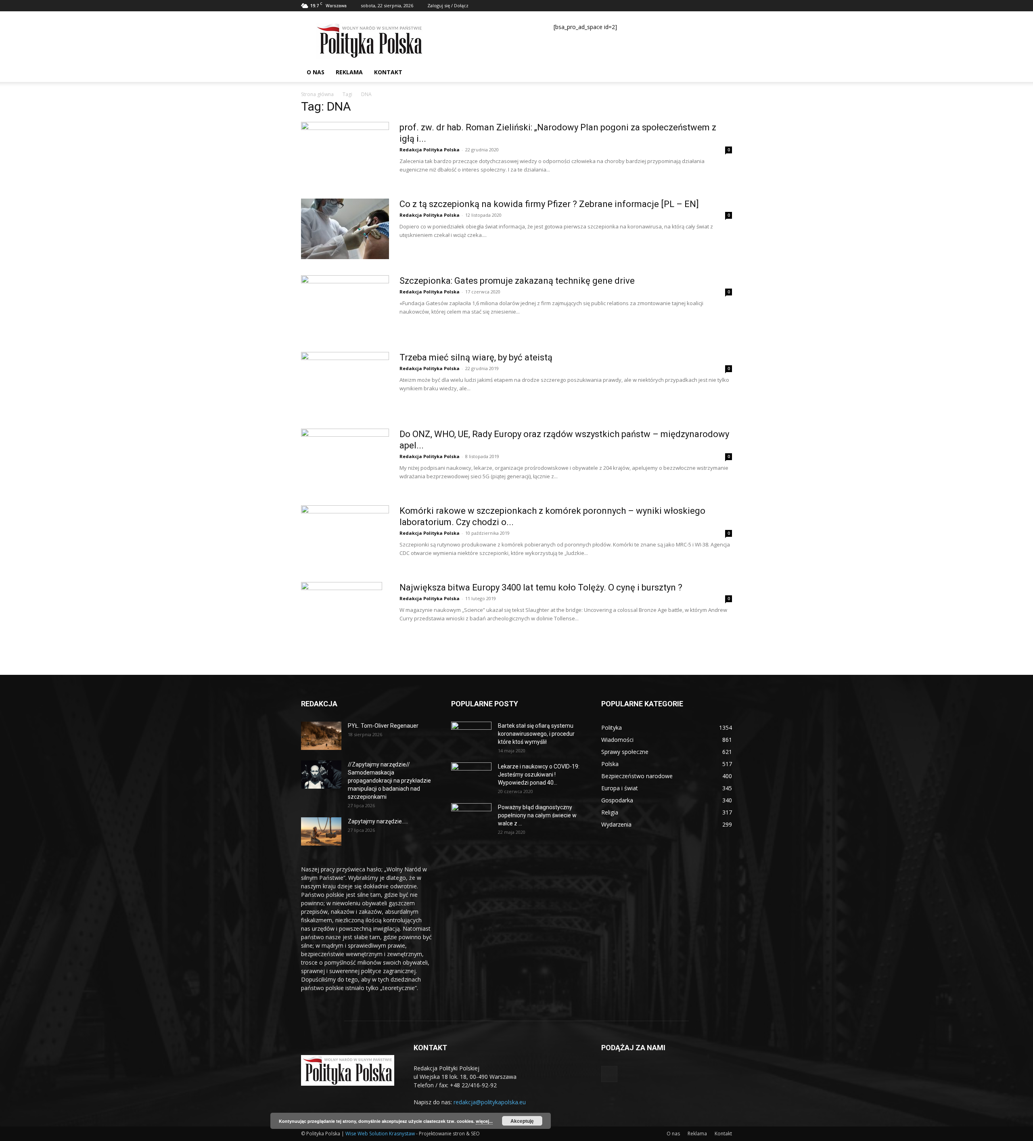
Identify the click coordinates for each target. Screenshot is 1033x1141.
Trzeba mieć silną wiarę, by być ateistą (475, 357)
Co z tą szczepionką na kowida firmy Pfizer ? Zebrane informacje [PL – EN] (549, 204)
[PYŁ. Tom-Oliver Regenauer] (321, 736)
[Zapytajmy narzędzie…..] (321, 831)
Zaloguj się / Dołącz (447, 5)
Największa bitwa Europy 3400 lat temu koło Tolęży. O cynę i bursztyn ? (540, 587)
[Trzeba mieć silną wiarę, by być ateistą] (345, 382)
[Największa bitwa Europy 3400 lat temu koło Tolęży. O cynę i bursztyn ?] (341, 612)
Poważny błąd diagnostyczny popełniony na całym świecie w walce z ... (537, 815)
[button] (722, 73)
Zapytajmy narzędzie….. (378, 821)
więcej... (484, 1121)
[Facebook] (726, 5)
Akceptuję (522, 1120)
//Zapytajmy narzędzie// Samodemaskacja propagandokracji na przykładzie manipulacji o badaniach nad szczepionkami (389, 780)
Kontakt (388, 72)
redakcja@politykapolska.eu (490, 1102)
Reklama (349, 72)
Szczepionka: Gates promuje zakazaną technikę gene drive (517, 281)
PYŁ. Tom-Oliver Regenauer (383, 725)
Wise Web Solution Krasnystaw (380, 1133)
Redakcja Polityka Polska (429, 150)
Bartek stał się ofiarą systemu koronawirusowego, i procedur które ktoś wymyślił (536, 733)
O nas (315, 72)
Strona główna (317, 94)
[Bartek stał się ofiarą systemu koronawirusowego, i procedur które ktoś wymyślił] (471, 736)
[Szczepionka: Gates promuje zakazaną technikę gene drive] (345, 305)
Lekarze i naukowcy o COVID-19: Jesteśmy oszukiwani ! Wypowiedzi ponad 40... (538, 774)
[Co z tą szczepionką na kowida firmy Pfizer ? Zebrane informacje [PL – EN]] (345, 229)
